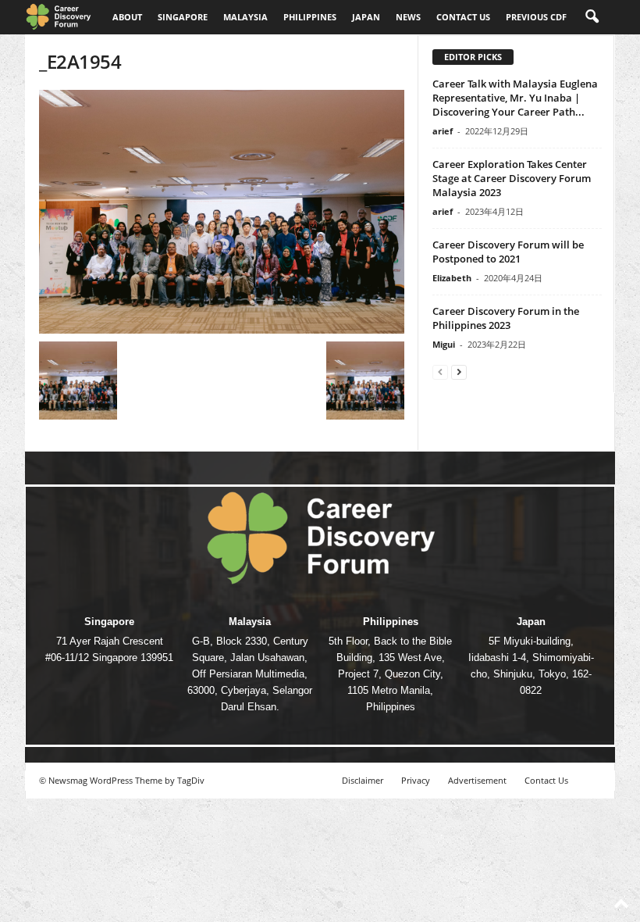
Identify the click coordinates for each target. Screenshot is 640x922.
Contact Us (546, 780)
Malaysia (245, 17)
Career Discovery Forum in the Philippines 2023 (505, 318)
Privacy (415, 780)
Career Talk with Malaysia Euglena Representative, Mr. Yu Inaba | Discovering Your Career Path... (515, 98)
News (408, 17)
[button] (591, 17)
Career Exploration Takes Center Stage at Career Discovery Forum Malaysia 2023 (511, 178)
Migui (443, 344)
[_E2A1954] (221, 212)
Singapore (183, 17)
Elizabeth (451, 278)
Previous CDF (536, 17)
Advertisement (477, 780)
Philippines (309, 17)
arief (442, 131)
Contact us (463, 17)
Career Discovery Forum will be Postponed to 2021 (508, 252)
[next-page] (459, 371)
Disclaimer (362, 780)
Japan (366, 17)
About (127, 17)
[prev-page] (440, 371)
